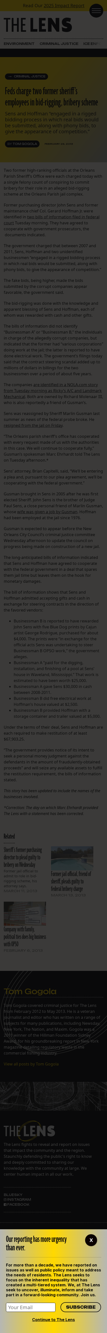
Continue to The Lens (53, 1319)
